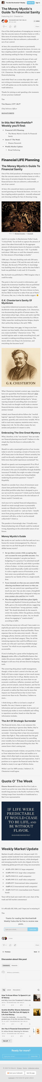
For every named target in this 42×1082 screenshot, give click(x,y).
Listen (38, 21)
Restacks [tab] (14, 965)
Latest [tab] (9, 990)
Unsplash (30, 234)
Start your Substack (16, 1073)
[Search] (38, 990)
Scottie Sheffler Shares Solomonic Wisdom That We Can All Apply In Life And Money (16, 1012)
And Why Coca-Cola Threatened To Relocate (16, 1000)
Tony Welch (22, 20)
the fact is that (13, 290)
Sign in (38, 3)
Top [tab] (4, 990)
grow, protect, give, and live (15, 596)
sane (20, 327)
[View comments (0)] (10, 26)
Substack (11, 1078)
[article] (21, 1000)
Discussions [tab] (16, 990)
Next (35, 952)
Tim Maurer (12, 20)
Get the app (31, 1073)
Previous (7, 952)
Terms (25, 1068)
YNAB (27, 659)
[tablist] (10, 965)
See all (5, 1041)
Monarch (5, 656)
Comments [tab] (6, 965)
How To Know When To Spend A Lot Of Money (16, 996)
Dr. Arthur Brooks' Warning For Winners (15, 1031)
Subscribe (31, 3)
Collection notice (33, 1068)
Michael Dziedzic (20, 234)
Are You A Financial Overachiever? (16, 1029)
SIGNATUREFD (8, 113)
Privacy (19, 1068)
